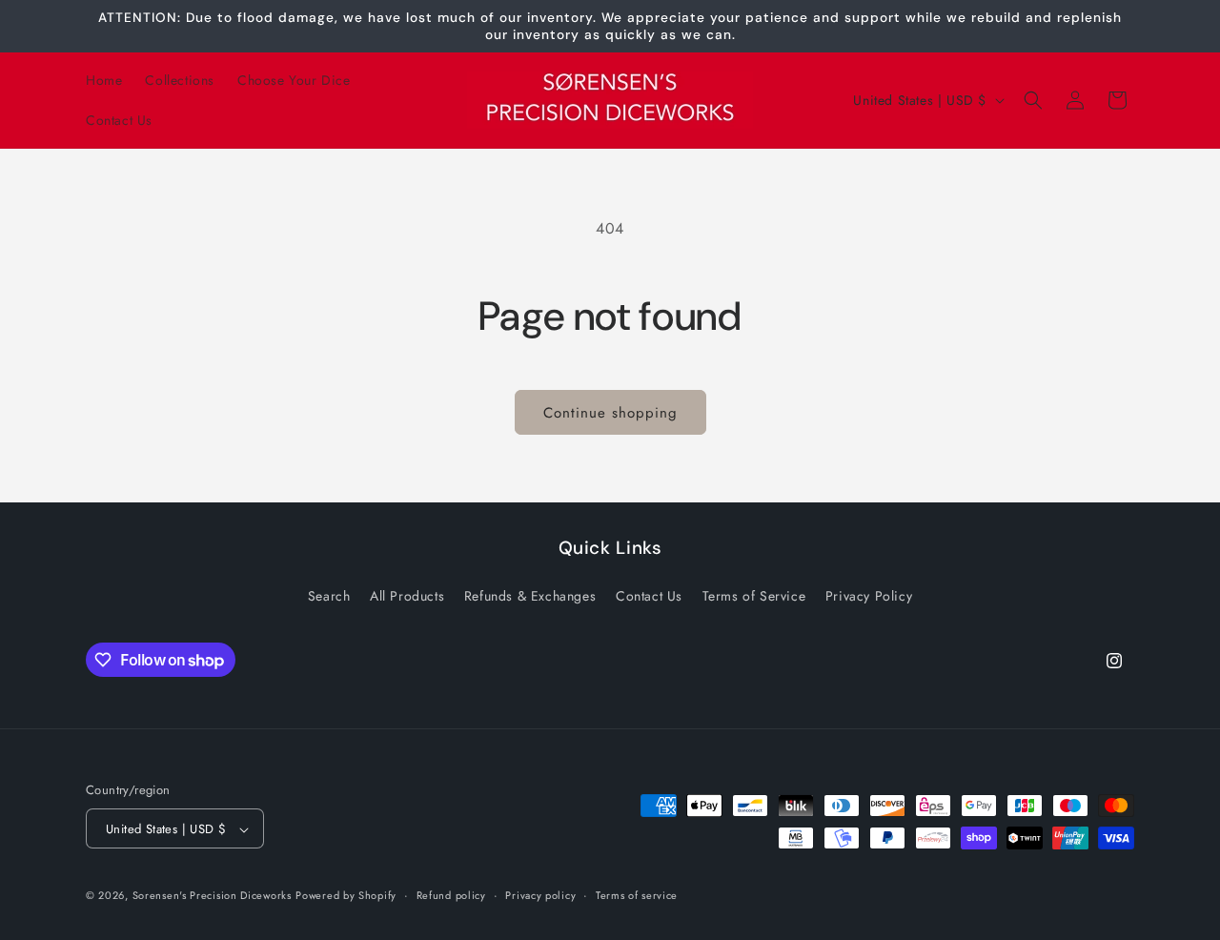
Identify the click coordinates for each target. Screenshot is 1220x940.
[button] (1033, 100)
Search (329, 594)
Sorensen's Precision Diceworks (212, 896)
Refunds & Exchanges (530, 594)
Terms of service (637, 895)
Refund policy (451, 895)
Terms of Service (754, 594)
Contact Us (649, 594)
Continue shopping (610, 412)
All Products (407, 594)
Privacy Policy (868, 594)
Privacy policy (540, 895)
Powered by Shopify (345, 896)
